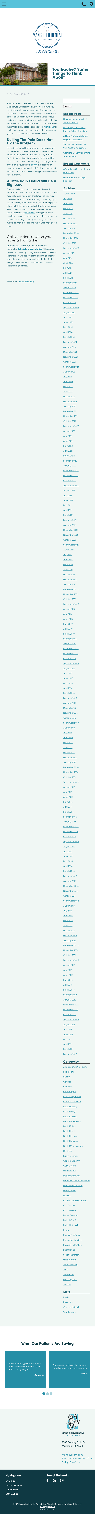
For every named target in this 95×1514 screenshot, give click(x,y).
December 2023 (71, 352)
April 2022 (67, 451)
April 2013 (67, 985)
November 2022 (70, 416)
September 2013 (71, 960)
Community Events (72, 1097)
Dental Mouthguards (73, 1146)
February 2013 (70, 995)
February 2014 (70, 936)
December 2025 (71, 233)
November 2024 (70, 298)
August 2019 (69, 609)
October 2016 (69, 777)
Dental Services (14, 1486)
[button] (44, 1393)
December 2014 (71, 886)
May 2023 (68, 387)
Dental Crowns (70, 1117)
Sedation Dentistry (71, 1255)
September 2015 (71, 842)
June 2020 (68, 560)
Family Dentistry (70, 1156)
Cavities (67, 1082)
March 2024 (69, 337)
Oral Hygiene (69, 1211)
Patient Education (71, 1225)
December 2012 (71, 1005)
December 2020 (71, 530)
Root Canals (69, 1250)
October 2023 (69, 362)
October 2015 (69, 837)
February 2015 (70, 876)
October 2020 (69, 540)
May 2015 (68, 861)
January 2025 (69, 288)
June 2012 (68, 1035)
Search (67, 107)
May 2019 (68, 624)
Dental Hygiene (70, 1136)
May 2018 (68, 684)
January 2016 (69, 822)
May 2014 (68, 921)
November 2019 (70, 595)
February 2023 (70, 402)
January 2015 (69, 881)
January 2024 (69, 347)
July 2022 (67, 436)
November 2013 (70, 950)
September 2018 (71, 664)
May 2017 (68, 743)
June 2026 (68, 204)
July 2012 (67, 1030)
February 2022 (70, 461)
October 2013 (69, 955)
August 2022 (69, 431)
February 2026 (70, 224)
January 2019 (69, 644)
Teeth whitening (70, 1265)
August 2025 (69, 253)
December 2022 (71, 412)
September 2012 (71, 1020)
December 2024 (71, 293)
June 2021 (68, 501)
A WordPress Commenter (75, 169)
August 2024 (69, 313)
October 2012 (69, 1015)
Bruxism (66, 1077)
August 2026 (69, 194)
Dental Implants (70, 1141)
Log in (66, 1298)
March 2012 (69, 1049)
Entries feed (68, 1302)
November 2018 (70, 654)
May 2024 (68, 327)
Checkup (67, 1087)
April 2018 (67, 688)
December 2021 (71, 471)
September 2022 (71, 426)
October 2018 (69, 659)
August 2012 (69, 1025)
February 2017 (70, 758)
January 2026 (69, 229)
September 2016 (71, 782)
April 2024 (67, 332)
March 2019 (69, 634)
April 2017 (67, 748)
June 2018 (68, 678)
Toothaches (68, 1275)
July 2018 (67, 674)
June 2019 (68, 619)
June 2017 (68, 738)
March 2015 (69, 871)
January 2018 (69, 703)
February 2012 (70, 1054)
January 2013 (69, 1000)
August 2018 (69, 669)
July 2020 (67, 555)
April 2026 (67, 214)
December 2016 (71, 768)
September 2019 (71, 604)
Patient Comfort (70, 1220)
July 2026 (67, 199)
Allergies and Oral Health (75, 1067)
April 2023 (67, 392)
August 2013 (69, 965)
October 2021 (69, 481)
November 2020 (70, 535)
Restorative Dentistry (72, 1245)
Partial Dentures (70, 1215)
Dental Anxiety (70, 1107)
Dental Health (69, 1131)
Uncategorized (70, 1280)
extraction (30, 213)
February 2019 (70, 639)
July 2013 (67, 970)
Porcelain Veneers (71, 1235)
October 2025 (69, 243)
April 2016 (67, 807)
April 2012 (67, 1044)
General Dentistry (26, 282)
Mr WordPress (69, 178)
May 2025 (68, 268)
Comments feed (71, 1307)
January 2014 (69, 941)
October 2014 (69, 896)
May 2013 (68, 980)
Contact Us (12, 1494)
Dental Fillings (69, 1126)
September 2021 (71, 486)
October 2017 (69, 718)
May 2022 (68, 446)
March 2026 (69, 219)
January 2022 (69, 466)
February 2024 (70, 342)
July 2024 (67, 318)
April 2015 (67, 866)
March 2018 (69, 693)
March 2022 (69, 456)
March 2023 (69, 397)
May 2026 (68, 209)
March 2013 (69, 990)
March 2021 (69, 515)
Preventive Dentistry (72, 1240)
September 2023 (71, 367)
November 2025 (70, 238)
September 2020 (71, 545)
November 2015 (70, 832)
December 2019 (71, 590)
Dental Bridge (69, 1112)
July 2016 (67, 792)
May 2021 (68, 505)
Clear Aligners (69, 1092)
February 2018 (70, 698)
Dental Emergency (72, 1122)
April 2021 (67, 510)
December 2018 (71, 649)
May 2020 (68, 565)
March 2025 (69, 278)
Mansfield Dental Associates (76, 1181)
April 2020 (67, 570)
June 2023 (68, 382)
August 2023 (69, 372)
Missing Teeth (69, 1191)
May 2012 (68, 1040)
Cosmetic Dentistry (72, 1102)
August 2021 (69, 491)
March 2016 (69, 812)
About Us (10, 1481)
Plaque (66, 1230)
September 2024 (71, 308)
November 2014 (70, 891)
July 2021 (67, 496)
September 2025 (71, 248)
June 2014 (68, 916)
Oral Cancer (69, 1206)
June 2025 (68, 263)
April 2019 (67, 629)
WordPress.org (69, 1312)
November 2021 (70, 476)
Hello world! (68, 173)
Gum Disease (69, 1166)
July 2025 (67, 258)
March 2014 (69, 931)
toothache (49, 127)
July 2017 (67, 733)
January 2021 (69, 525)
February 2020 (70, 580)
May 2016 (68, 802)
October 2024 (69, 303)
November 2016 (70, 772)
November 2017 (70, 713)
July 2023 (67, 377)
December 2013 (71, 946)
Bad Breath (68, 1072)
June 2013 (68, 975)
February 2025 (70, 283)
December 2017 (71, 708)
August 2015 (69, 847)
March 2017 (69, 753)
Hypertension (69, 1171)
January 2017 (69, 763)
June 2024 (68, 322)
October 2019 (69, 599)
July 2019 (67, 614)
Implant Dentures (71, 1176)
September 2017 (71, 723)
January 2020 (69, 585)
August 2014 (69, 906)
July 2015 (67, 852)
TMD (65, 1270)
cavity (34, 165)
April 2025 (67, 273)
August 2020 (69, 550)
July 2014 (67, 911)
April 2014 (67, 926)
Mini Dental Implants (73, 1186)
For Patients (12, 1490)
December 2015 (71, 827)
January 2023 (69, 407)
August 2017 (69, 728)
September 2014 (71, 901)
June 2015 (68, 857)
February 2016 (70, 817)
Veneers (67, 1285)
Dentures (67, 1151)
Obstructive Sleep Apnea (75, 1201)
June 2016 (68, 797)
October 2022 (69, 421)
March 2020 (69, 575)
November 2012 (70, 1010)
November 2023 (70, 357)
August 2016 (69, 787)
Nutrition (67, 1196)
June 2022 (68, 441)
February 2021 (70, 520)
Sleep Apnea (69, 1260)
